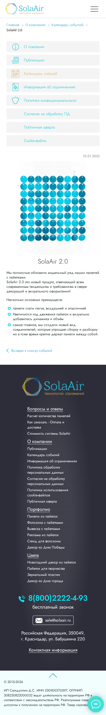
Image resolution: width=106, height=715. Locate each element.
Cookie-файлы (35, 141)
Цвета (33, 555)
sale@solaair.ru (57, 620)
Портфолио (38, 509)
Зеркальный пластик (43, 574)
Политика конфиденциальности (50, 100)
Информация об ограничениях (49, 87)
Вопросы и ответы (45, 409)
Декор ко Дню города (45, 580)
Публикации (34, 60)
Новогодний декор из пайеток (51, 562)
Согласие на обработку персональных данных (46, 481)
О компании (34, 47)
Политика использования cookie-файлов (47, 492)
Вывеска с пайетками (43, 528)
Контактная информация (53, 650)
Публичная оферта (39, 127)
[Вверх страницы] (53, 676)
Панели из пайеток (42, 516)
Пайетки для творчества (46, 568)
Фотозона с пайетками (45, 522)
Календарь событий (40, 73)
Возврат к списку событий (31, 350)
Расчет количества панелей (48, 415)
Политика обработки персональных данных (45, 470)
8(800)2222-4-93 (57, 598)
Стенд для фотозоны (44, 541)
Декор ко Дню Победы (46, 547)
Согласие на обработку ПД (47, 114)
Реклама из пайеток (43, 534)
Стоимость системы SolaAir (48, 433)
